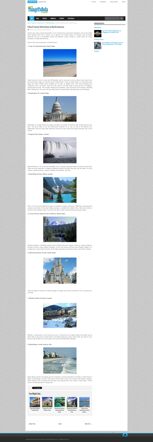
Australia (71, 18)
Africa (45, 18)
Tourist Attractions (46, 29)
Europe (61, 18)
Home (31, 18)
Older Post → (88, 424)
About (123, 1)
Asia (37, 18)
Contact (93, 1)
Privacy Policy (114, 1)
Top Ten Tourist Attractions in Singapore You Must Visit (111, 31)
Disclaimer (103, 1)
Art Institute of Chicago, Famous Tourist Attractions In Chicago (112, 43)
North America (37, 29)
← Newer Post (31, 424)
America (53, 18)
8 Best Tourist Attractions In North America (46, 26)
